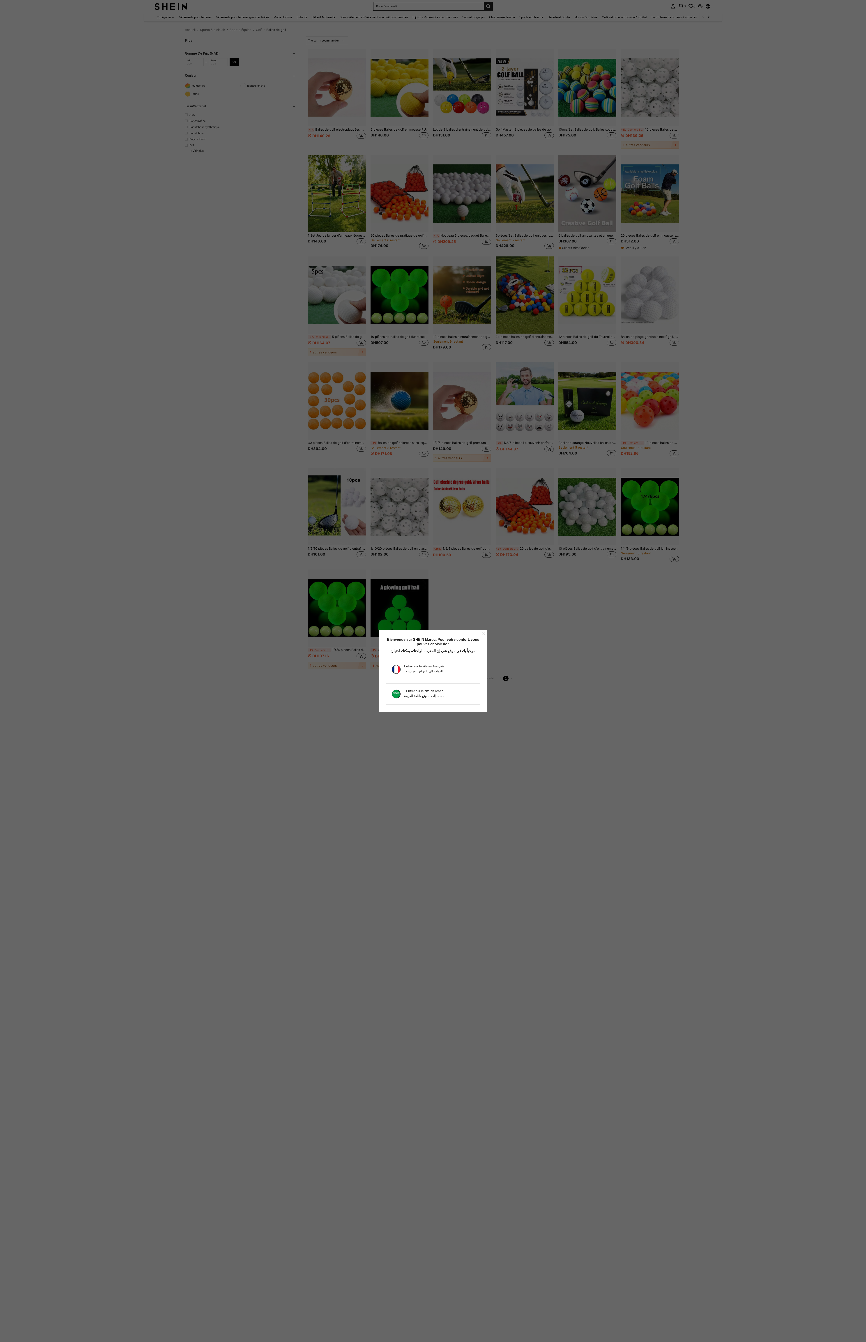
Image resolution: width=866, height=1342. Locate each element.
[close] (483, 633)
